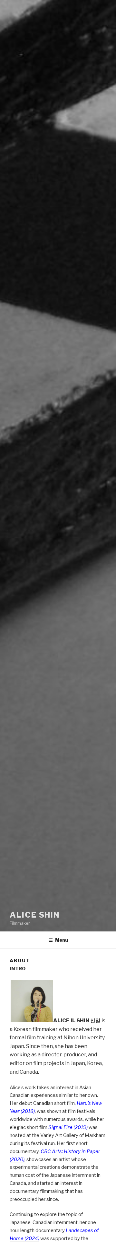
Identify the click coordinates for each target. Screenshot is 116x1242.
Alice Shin (35, 915)
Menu (61, 940)
